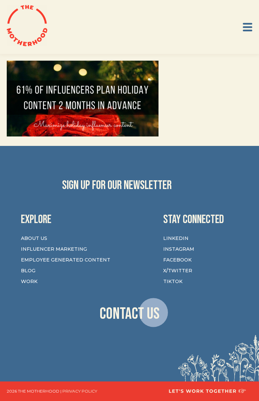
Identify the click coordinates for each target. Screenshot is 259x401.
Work (29, 281)
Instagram (178, 249)
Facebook (177, 260)
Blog (28, 271)
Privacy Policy (79, 391)
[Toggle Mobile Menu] (247, 27)
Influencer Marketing (54, 249)
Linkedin (176, 238)
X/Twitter (177, 271)
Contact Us (129, 313)
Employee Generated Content (65, 260)
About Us (34, 238)
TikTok (172, 281)
